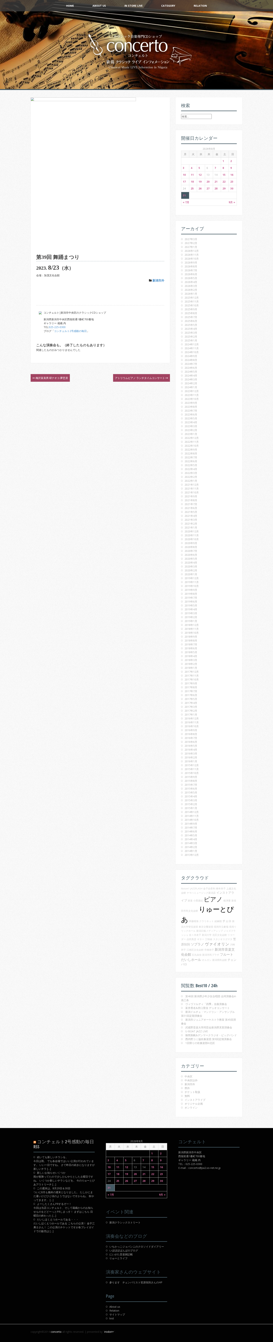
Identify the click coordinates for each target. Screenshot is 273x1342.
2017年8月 (191, 687)
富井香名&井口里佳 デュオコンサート (207, 1008)
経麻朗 (218, 921)
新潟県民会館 (219, 960)
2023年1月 (191, 434)
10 (184, 174)
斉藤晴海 (194, 921)
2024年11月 (192, 348)
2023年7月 (191, 410)
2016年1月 (191, 761)
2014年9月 (191, 823)
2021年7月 (191, 504)
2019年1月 (191, 621)
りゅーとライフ (118, 1258)
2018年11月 (192, 629)
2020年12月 (192, 531)
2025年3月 (191, 332)
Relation (200, 5)
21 (215, 181)
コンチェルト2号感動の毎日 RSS (63, 1143)
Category (168, 5)
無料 (187, 1096)
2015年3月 (191, 800)
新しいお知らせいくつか (51, 1172)
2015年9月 (191, 777)
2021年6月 (191, 508)
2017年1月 (191, 714)
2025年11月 (192, 301)
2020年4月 (191, 562)
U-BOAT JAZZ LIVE (196, 1031)
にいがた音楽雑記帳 (121, 1254)
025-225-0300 (57, 327)
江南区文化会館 (195, 949)
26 (200, 188)
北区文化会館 (219, 935)
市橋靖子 (209, 949)
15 (223, 174)
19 (200, 181)
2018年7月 (191, 644)
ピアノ (213, 899)
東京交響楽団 (206, 926)
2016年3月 (191, 753)
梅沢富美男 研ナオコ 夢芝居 (51, 378)
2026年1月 (191, 293)
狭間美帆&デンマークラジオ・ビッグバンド (211, 1035)
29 (223, 188)
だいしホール (191, 959)
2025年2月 (191, 336)
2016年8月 (191, 734)
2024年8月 (191, 360)
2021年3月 (191, 519)
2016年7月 (191, 738)
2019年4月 (191, 609)
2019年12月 (192, 578)
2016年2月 (191, 757)
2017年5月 (191, 699)
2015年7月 (191, 784)
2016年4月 (191, 749)
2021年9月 (191, 496)
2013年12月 (192, 855)
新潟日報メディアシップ (209, 930)
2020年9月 (191, 543)
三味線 (208, 939)
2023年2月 (191, 430)
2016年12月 (192, 718)
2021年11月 (192, 488)
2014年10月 (192, 819)
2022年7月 (191, 457)
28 (215, 188)
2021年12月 (192, 484)
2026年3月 (191, 286)
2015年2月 (191, 804)
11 (192, 174)
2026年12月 (192, 251)
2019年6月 (191, 601)
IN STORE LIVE (133, 5)
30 (231, 188)
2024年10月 (192, 352)
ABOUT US (99, 5)
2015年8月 (191, 781)
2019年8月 (191, 593)
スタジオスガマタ (222, 939)
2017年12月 (192, 671)
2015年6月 (191, 788)
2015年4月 (191, 796)
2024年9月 (191, 356)
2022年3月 (191, 473)
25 (192, 188)
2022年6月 (191, 461)
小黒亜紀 (198, 900)
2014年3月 (191, 843)
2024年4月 (191, 375)
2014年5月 (191, 835)
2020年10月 (192, 539)
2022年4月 (191, 469)
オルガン (207, 960)
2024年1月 (191, 387)
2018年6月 (191, 648)
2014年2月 (191, 847)
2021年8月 (191, 500)
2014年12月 (192, 812)
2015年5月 (191, 792)
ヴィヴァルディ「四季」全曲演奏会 (206, 1004)
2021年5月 (191, 512)
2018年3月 (191, 660)
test (111, 1318)
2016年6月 (191, 742)
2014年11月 (192, 816)
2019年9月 (191, 590)
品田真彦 (191, 939)
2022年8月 (191, 453)
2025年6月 (191, 321)
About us (114, 1306)
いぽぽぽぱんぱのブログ (123, 1250)
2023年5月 (191, 418)
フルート (226, 954)
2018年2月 (191, 664)
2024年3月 (191, 379)
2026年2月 (191, 290)
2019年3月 (191, 613)
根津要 (227, 900)
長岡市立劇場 (221, 926)
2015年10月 (192, 773)
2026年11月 (192, 254)
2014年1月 (191, 851)
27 (208, 188)
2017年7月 (191, 691)
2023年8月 (191, 406)
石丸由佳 (197, 954)
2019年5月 (191, 605)
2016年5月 (191, 745)
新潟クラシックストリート (125, 1222)
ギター (200, 939)
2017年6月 (191, 695)
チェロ (226, 921)
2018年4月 (191, 656)
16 (231, 174)
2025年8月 (191, 313)
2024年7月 (191, 364)
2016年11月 (192, 722)
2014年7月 (191, 827)
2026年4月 (191, 282)
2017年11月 (192, 675)
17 (184, 181)
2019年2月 (191, 617)
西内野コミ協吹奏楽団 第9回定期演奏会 (208, 1039)
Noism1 (185, 888)
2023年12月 (192, 391)
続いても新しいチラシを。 (52, 1157)
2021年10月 (192, 492)
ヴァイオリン (217, 944)
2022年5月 (191, 465)
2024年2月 (191, 383)
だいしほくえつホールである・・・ (58, 1219)
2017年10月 (192, 679)
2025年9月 (191, 309)
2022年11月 (192, 441)
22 (223, 181)
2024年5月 (191, 371)
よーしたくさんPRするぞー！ (54, 1204)
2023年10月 (192, 399)
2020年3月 (191, 566)
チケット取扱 (192, 1092)
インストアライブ (195, 1100)
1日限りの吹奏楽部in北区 (200, 1043)
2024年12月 (192, 344)
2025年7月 (191, 317)
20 (208, 181)
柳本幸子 (221, 888)
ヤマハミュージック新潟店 (201, 892)
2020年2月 (191, 570)
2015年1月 (191, 808)
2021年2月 (191, 523)
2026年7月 (191, 270)
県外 (187, 1088)
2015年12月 (192, 765)
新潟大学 (207, 935)
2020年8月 (191, 547)
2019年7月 (191, 597)
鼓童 (190, 900)
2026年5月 (191, 278)
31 (184, 195)
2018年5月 (191, 652)
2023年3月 (191, 426)
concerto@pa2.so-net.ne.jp (204, 1168)
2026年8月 (191, 266)
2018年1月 (191, 668)
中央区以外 (191, 1080)
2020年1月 (191, 574)
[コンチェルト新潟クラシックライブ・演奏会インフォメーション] (136, 51)
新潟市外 (158, 280)
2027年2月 (191, 243)
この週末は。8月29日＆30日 (53, 1188)
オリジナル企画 (194, 1103)
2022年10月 (192, 445)
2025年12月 (192, 297)
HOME (70, 5)
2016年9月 (191, 730)
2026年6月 (191, 274)
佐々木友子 (195, 935)
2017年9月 (191, 683)
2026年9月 (191, 262)
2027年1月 (191, 247)
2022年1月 (191, 480)
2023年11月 (192, 395)
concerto (56, 1331)
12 (200, 174)
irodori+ (109, 1331)
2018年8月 (191, 640)
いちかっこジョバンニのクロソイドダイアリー (136, 1246)
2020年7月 (191, 551)
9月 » (232, 202)
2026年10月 (192, 258)
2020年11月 (192, 535)
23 (231, 181)
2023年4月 (191, 422)
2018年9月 (191, 636)
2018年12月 (192, 625)
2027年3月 (191, 239)
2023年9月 (191, 403)
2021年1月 (191, 527)
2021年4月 (191, 516)
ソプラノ (197, 944)
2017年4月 (191, 703)
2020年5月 (191, 558)
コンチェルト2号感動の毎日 (70, 331)
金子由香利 (209, 888)
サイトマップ (117, 1314)
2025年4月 (191, 328)
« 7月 (186, 202)
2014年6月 (191, 831)
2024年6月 (191, 367)
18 (192, 181)
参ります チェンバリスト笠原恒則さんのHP (135, 1282)
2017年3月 (191, 706)
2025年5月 (191, 325)
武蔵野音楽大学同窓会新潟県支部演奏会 (208, 1027)
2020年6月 (191, 555)
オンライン (191, 1107)
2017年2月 (191, 710)
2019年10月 (192, 586)
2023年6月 (191, 414)
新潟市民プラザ (210, 954)
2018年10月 (192, 632)
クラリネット (206, 921)
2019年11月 (192, 582)
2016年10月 (192, 726)
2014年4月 (191, 839)
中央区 (188, 1076)
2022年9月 (191, 449)
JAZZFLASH (196, 888)
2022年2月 (191, 477)
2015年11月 (192, 769)
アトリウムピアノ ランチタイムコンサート (140, 378)
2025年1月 (191, 340)
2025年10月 (192, 305)
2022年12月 (192, 438)
